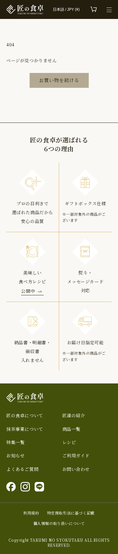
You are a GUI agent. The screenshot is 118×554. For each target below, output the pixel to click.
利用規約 (31, 512)
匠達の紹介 (73, 415)
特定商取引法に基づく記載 (71, 512)
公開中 (28, 291)
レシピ (69, 442)
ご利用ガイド (76, 456)
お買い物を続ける (59, 80)
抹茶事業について (24, 429)
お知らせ (15, 456)
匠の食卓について (24, 415)
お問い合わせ (76, 469)
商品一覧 (71, 429)
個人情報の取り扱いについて (59, 523)
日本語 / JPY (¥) (66, 9)
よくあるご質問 (22, 469)
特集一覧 (15, 442)
